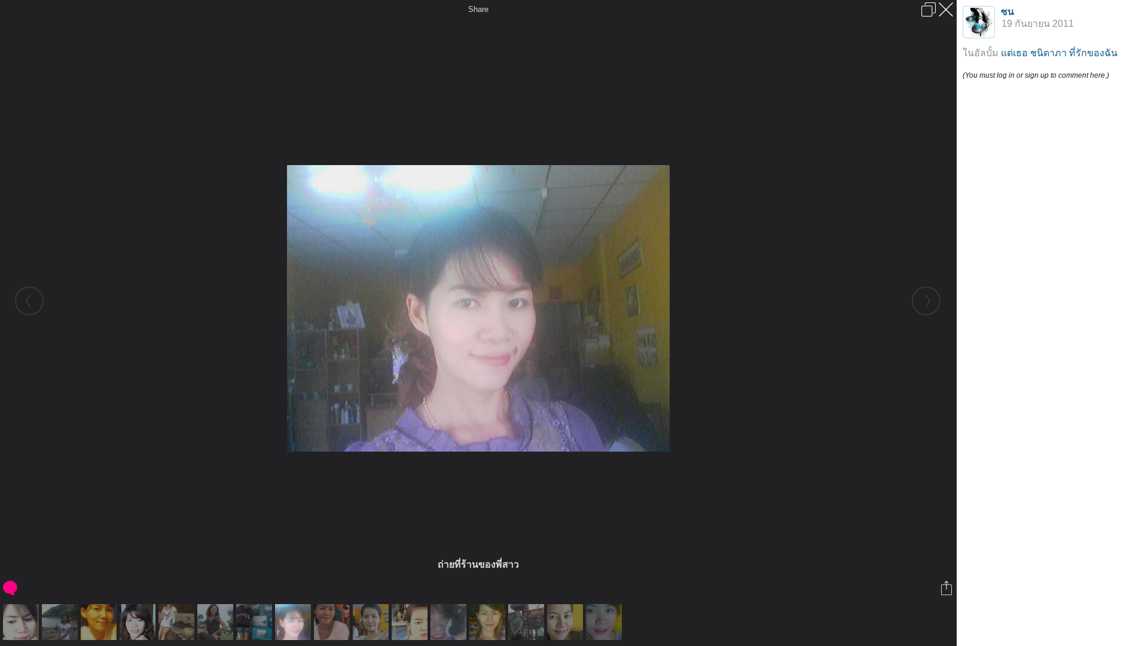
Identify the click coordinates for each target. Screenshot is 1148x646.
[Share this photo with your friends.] (947, 588)
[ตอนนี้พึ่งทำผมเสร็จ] (488, 622)
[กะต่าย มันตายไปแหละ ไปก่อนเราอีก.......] (449, 622)
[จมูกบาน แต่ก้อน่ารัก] (566, 622)
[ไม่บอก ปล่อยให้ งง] (100, 622)
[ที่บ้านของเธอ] (139, 622)
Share (478, 9)
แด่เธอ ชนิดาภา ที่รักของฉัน (1059, 53)
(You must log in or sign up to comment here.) (1036, 75)
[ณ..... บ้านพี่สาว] (527, 622)
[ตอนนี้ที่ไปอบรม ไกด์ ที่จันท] (255, 622)
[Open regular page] (928, 9)
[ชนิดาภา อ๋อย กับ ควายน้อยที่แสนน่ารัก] (177, 622)
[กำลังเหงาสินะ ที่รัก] (411, 622)
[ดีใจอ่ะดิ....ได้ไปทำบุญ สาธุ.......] (333, 622)
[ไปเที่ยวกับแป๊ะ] (216, 622)
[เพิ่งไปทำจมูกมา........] (605, 622)
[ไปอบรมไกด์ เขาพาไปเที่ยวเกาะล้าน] (61, 622)
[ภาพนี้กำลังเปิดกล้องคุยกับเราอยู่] (22, 622)
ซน (1007, 12)
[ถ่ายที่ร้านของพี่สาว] (294, 622)
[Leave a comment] (11, 588)
